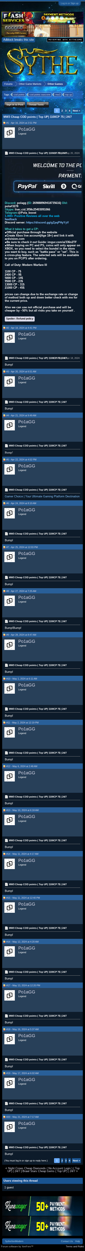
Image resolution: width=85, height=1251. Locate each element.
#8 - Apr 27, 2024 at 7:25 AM (21, 591)
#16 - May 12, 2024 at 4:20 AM (22, 941)
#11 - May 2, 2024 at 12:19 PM (22, 722)
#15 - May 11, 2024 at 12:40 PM (23, 897)
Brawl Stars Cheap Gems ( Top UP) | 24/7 (48, 1171)
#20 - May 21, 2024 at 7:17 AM (22, 1117)
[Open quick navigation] (80, 83)
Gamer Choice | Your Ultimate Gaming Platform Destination (42, 496)
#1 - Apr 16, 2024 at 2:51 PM (21, 123)
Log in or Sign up (69, 3)
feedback (11, 219)
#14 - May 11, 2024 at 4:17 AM (22, 854)
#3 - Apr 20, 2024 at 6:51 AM (21, 371)
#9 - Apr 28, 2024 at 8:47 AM (21, 634)
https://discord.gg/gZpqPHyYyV (47, 222)
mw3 (57, 94)
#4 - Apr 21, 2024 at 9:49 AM (21, 415)
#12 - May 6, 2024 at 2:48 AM (21, 766)
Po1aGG (26, 129)
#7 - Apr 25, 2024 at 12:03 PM (22, 547)
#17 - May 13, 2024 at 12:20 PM (23, 985)
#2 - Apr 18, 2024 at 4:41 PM (21, 327)
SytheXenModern (14, 1241)
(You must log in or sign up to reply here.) (26, 1160)
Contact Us (67, 1241)
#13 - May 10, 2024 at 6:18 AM (22, 810)
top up (68, 94)
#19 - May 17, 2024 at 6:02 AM (22, 1073)
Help (77, 1241)
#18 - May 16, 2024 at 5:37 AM (22, 1029)
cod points (19, 94)
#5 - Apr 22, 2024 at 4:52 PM (21, 459)
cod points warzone (40, 94)
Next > (76, 110)
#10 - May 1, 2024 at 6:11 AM (21, 678)
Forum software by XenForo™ (17, 1246)
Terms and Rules (75, 1246)
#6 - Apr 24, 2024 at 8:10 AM (21, 503)
